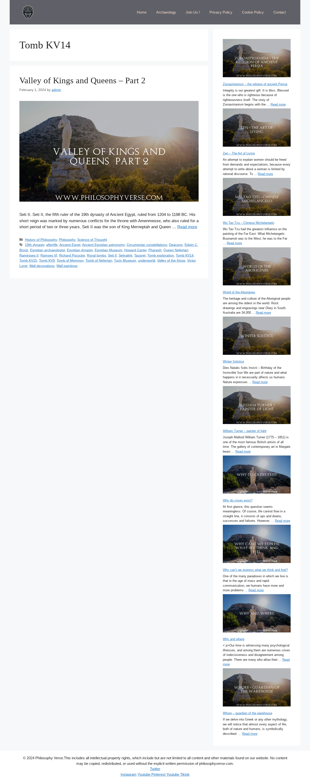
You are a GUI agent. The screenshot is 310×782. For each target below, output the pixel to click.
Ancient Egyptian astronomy (103, 245)
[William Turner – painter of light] (257, 405)
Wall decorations (41, 266)
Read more (187, 227)
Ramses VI (48, 255)
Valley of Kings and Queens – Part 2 (82, 80)
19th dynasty (34, 245)
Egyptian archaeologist (47, 250)
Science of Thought (92, 240)
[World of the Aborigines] (257, 267)
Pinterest (157, 774)
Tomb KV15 (28, 260)
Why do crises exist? (237, 500)
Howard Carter (135, 250)
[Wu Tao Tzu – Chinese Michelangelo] (257, 197)
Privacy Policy (220, 12)
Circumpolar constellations (147, 245)
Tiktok (184, 774)
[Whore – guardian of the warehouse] (257, 688)
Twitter (155, 769)
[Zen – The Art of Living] (257, 128)
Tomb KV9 (47, 260)
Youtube (144, 774)
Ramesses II (29, 255)
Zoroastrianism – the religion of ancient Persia (255, 84)
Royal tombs (96, 255)
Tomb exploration (160, 255)
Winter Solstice (233, 361)
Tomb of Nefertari (98, 260)
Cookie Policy (253, 12)
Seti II (112, 255)
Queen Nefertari (175, 250)
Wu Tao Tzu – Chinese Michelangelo (248, 223)
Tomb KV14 (185, 255)
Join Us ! (193, 12)
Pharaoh (155, 250)
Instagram (129, 774)
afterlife (52, 245)
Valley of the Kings (171, 260)
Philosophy (67, 240)
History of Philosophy (41, 240)
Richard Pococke (72, 255)
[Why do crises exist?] (257, 475)
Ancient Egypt (69, 245)
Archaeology (166, 12)
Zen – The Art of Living (239, 153)
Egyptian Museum (108, 250)
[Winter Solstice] (257, 336)
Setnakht (125, 255)
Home (142, 12)
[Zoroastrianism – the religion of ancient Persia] (257, 58)
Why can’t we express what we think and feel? (255, 570)
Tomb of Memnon (70, 260)
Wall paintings (67, 266)
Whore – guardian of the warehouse (247, 713)
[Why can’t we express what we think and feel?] (257, 544)
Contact (279, 12)
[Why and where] (257, 614)
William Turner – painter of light (244, 431)
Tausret (140, 255)
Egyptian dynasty (80, 250)
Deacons (176, 245)
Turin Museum (125, 260)
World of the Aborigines (239, 292)
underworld (146, 260)
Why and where (233, 639)
